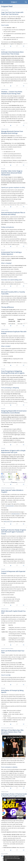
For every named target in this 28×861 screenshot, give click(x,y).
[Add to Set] (11, 46)
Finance (2, 853)
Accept (23, 857)
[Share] (23, 46)
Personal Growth (4, 727)
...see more (25, 43)
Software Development (6, 488)
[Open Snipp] (4, 46)
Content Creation (4, 648)
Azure (2, 289)
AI (1, 49)
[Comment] (17, 46)
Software (3, 10)
